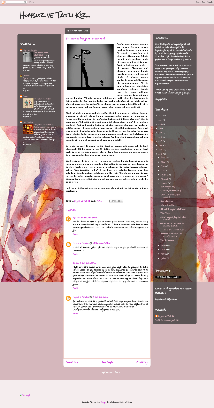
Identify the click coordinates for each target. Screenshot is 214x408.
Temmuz (165, 179)
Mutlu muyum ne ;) (167, 186)
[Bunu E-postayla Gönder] (110, 201)
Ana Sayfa (107, 362)
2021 (161, 120)
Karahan (76, 263)
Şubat (164, 258)
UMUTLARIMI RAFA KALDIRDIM (41, 54)
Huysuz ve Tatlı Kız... (55, 15)
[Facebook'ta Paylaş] (118, 201)
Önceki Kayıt (142, 362)
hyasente (76, 217)
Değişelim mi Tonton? (43, 99)
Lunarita (26, 75)
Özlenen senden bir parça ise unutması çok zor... (172, 224)
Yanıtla (75, 234)
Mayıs (163, 245)
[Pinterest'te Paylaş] (121, 201)
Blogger (103, 402)
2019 (160, 124)
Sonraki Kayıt (72, 362)
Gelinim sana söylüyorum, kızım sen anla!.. (173, 218)
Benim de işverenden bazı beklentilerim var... (171, 235)
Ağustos (164, 174)
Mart (163, 254)
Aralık (163, 157)
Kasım (164, 162)
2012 (161, 154)
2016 (161, 137)
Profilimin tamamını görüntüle (167, 320)
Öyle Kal (26, 78)
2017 (161, 132)
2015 (161, 141)
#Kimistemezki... (167, 205)
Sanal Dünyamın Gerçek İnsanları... (170, 196)
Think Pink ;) (165, 213)
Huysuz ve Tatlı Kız (81, 243)
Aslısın (25, 96)
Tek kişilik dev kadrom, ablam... (173, 229)
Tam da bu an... (167, 240)
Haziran (164, 183)
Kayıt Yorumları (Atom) (110, 372)
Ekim (163, 166)
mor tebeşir (28, 122)
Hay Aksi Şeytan (30, 50)
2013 (161, 149)
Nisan (163, 249)
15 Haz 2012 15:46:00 (89, 217)
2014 (161, 145)
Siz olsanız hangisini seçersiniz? (173, 209)
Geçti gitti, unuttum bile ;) (170, 190)
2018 (160, 128)
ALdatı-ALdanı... (166, 201)
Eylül (163, 170)
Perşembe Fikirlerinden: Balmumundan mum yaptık (45, 125)
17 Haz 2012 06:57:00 (88, 263)
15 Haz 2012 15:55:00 (101, 243)
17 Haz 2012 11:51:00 (100, 297)
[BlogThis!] (113, 201)
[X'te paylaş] (115, 201)
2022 (161, 115)
